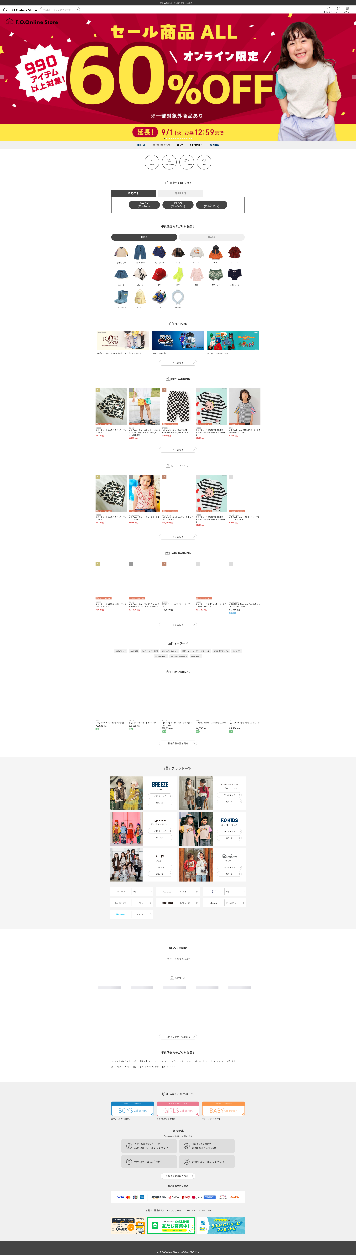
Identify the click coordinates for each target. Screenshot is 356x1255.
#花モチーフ (195, 656)
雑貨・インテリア (168, 1066)
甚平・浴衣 (231, 1061)
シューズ (163, 1061)
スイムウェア (116, 1066)
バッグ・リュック (176, 1061)
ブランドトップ (160, 796)
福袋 (134, 1066)
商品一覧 (159, 802)
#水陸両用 (134, 651)
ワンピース (152, 1061)
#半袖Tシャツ (120, 651)
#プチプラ (237, 651)
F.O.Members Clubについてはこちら (178, 1136)
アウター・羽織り (138, 1061)
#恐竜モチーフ (161, 656)
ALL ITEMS (186, 164)
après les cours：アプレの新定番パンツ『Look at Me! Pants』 (121, 353)
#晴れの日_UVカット (170, 651)
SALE (204, 164)
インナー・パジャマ (194, 1061)
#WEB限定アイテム (221, 651)
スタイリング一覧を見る (178, 1036)
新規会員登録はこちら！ (178, 1176)
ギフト (127, 1066)
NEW (151, 164)
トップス (114, 1061)
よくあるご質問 (205, 1210)
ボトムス (124, 1061)
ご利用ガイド (190, 1210)
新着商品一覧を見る (178, 743)
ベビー (207, 1061)
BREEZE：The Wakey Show (217, 353)
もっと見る (178, 362)
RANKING (169, 164)
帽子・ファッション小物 (149, 1066)
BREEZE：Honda (159, 353)
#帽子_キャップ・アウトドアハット (196, 651)
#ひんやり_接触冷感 (150, 651)
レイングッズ (218, 1061)
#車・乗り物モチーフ (179, 656)
